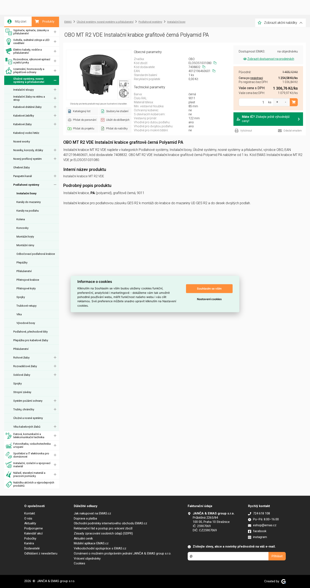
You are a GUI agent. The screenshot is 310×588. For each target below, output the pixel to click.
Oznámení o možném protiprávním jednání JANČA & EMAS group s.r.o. (122, 553)
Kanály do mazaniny (28, 202)
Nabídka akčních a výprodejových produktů (33, 484)
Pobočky (30, 538)
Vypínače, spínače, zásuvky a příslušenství (31, 32)
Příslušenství (24, 271)
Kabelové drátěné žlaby (27, 107)
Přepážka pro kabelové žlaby (30, 340)
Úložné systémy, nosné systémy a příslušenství (28, 80)
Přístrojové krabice (27, 279)
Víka (19, 314)
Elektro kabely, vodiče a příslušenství (27, 51)
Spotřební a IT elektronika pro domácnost (31, 455)
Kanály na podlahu (27, 210)
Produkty (48, 21)
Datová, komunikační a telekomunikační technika (28, 435)
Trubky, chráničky (23, 409)
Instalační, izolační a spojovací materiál (31, 465)
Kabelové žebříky (23, 115)
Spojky (20, 297)
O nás (28, 518)
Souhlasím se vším (209, 288)
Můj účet (20, 21)
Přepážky (21, 262)
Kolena (20, 219)
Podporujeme (33, 528)
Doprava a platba (85, 518)
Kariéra (29, 543)
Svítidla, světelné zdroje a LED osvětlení (31, 41)
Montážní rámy (25, 245)
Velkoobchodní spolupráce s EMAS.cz (100, 548)
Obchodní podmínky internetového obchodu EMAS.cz (110, 523)
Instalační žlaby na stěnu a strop (29, 98)
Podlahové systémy (26, 184)
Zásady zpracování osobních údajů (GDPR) (103, 533)
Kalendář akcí (33, 533)
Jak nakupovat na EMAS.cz (92, 513)
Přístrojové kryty (26, 288)
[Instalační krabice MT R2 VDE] (98, 75)
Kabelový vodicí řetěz (26, 132)
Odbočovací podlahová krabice (35, 253)
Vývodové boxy (25, 323)
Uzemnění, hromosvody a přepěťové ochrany (28, 70)
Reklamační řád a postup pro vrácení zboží (103, 528)
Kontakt (29, 513)
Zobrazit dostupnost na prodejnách (270, 58)
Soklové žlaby (21, 374)
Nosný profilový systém (27, 158)
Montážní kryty (25, 236)
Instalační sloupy (23, 89)
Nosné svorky (21, 141)
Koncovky (22, 228)
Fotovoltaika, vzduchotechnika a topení (32, 445)
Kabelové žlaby (22, 124)
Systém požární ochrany (27, 400)
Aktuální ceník (83, 538)
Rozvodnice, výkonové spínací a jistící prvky (31, 61)
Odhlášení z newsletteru (40, 553)
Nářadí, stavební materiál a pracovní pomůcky (29, 474)
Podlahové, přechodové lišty (30, 331)
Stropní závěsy (22, 392)
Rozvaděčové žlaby (25, 366)
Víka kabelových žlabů (26, 426)
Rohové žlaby (21, 357)
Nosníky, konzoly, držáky (28, 150)
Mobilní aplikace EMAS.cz (91, 543)
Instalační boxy (26, 193)
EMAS (68, 21)
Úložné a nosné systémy (28, 418)
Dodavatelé (32, 548)
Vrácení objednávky (87, 558)
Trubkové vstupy (26, 305)
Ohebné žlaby (21, 167)
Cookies (79, 563)
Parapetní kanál (22, 176)
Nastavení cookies (209, 299)
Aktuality (30, 523)
